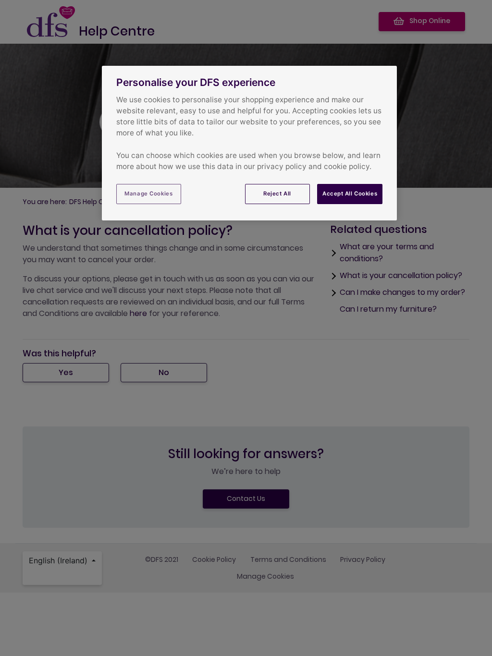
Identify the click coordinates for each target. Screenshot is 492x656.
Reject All (277, 193)
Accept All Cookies (349, 193)
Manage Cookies (148, 193)
